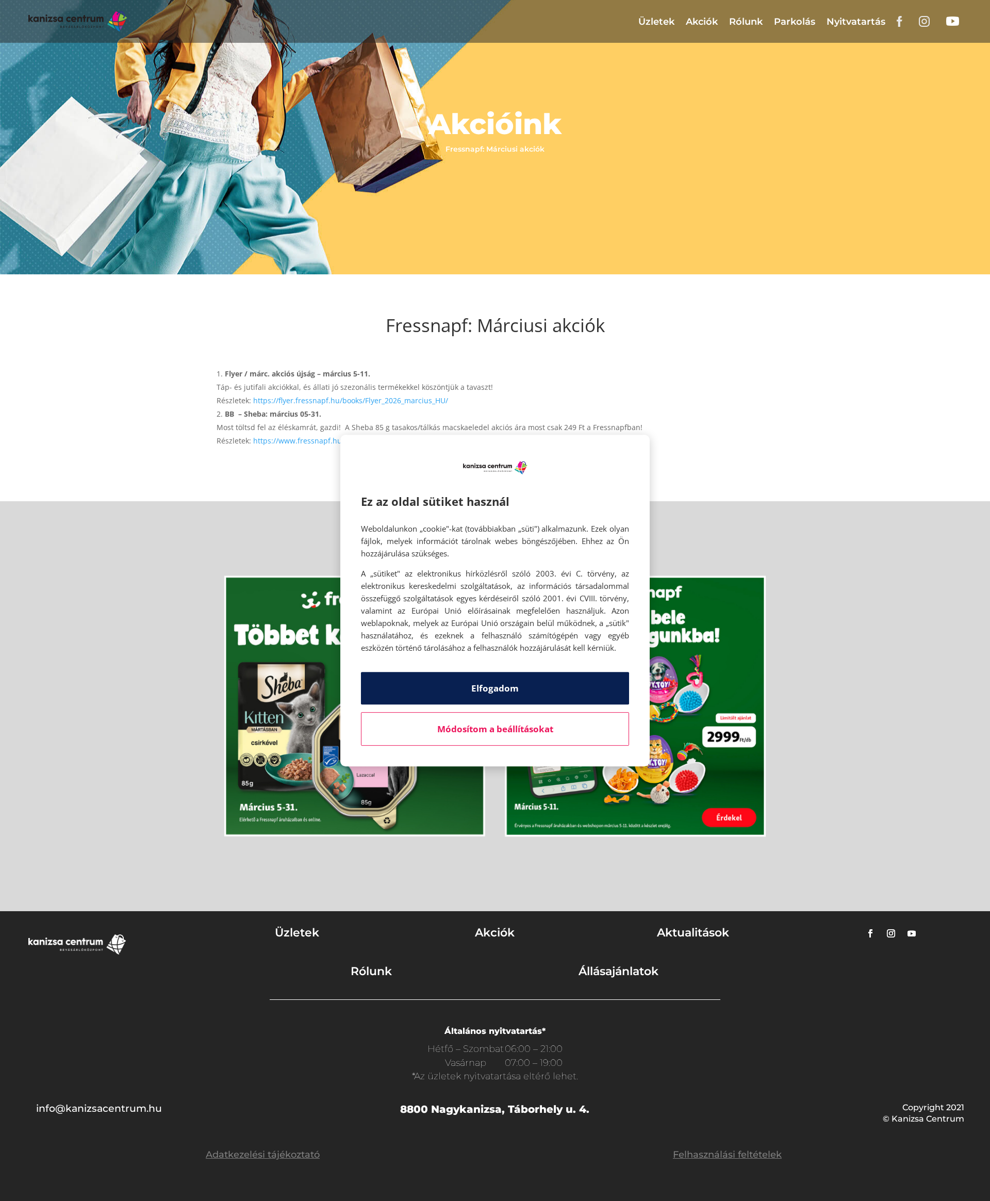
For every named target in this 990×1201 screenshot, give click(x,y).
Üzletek (656, 21)
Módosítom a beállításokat (495, 729)
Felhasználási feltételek (727, 1154)
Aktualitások (693, 933)
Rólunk (746, 21)
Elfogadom (495, 688)
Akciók (702, 21)
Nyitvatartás (856, 21)
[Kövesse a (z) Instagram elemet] (891, 933)
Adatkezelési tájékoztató (263, 1154)
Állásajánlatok (618, 971)
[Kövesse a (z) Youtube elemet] (911, 933)
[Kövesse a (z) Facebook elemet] (870, 933)
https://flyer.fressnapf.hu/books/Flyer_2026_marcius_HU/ (350, 400)
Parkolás (794, 21)
